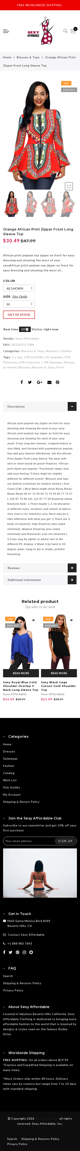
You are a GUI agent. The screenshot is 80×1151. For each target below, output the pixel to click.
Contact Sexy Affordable (26, 934)
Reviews (14, 568)
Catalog (9, 773)
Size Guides (11, 787)
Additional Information (24, 580)
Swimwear (10, 758)
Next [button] (64, 136)
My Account (12, 794)
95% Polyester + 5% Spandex (40, 362)
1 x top (17, 357)
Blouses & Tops (28, 57)
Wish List (10, 780)
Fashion (8, 765)
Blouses (24, 367)
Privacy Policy (13, 990)
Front (60, 367)
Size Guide (19, 296)
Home (7, 57)
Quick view (33, 620)
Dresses (9, 751)
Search (8, 976)
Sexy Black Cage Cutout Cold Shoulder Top (58, 686)
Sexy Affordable (27, 338)
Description (16, 406)
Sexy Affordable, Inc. (47, 1123)
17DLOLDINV (33, 357)
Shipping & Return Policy (21, 801)
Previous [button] (10, 136)
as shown (15, 288)
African (69, 362)
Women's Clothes (59, 351)
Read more (21, 673)
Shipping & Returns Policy (22, 983)
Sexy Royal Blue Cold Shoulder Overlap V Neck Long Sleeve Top (20, 686)
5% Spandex (54, 357)
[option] (40, 134)
